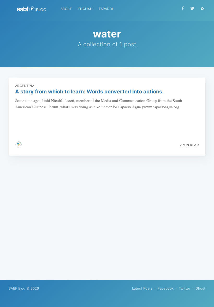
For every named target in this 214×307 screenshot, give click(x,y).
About (66, 9)
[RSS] (202, 8)
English (85, 9)
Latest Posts (142, 288)
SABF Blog (17, 288)
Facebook (166, 288)
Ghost (200, 288)
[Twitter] (193, 8)
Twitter (184, 288)
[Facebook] (182, 8)
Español (106, 9)
